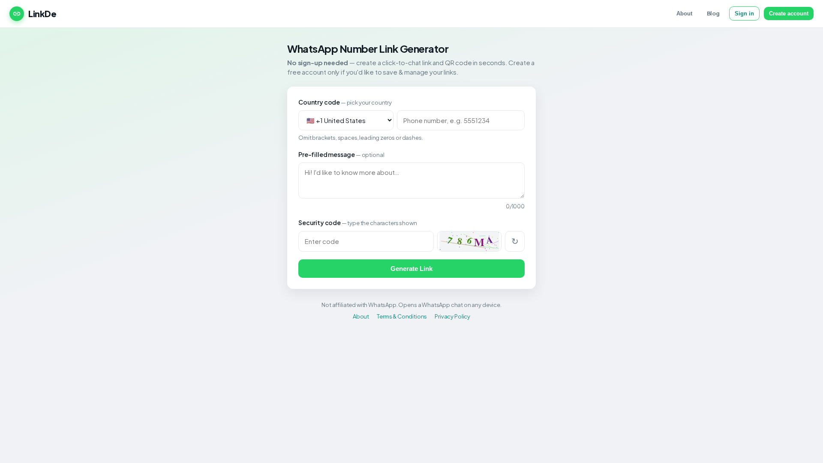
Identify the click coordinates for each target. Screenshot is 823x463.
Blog (713, 13)
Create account (788, 13)
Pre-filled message (341, 154)
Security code (357, 222)
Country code (345, 102)
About (684, 13)
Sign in (744, 13)
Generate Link (411, 268)
